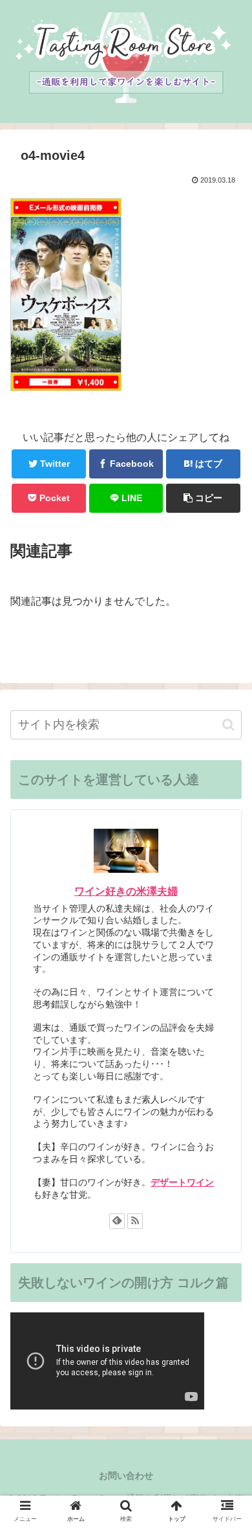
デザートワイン (182, 1182)
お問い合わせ (126, 1475)
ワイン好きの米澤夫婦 (126, 891)
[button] (228, 724)
